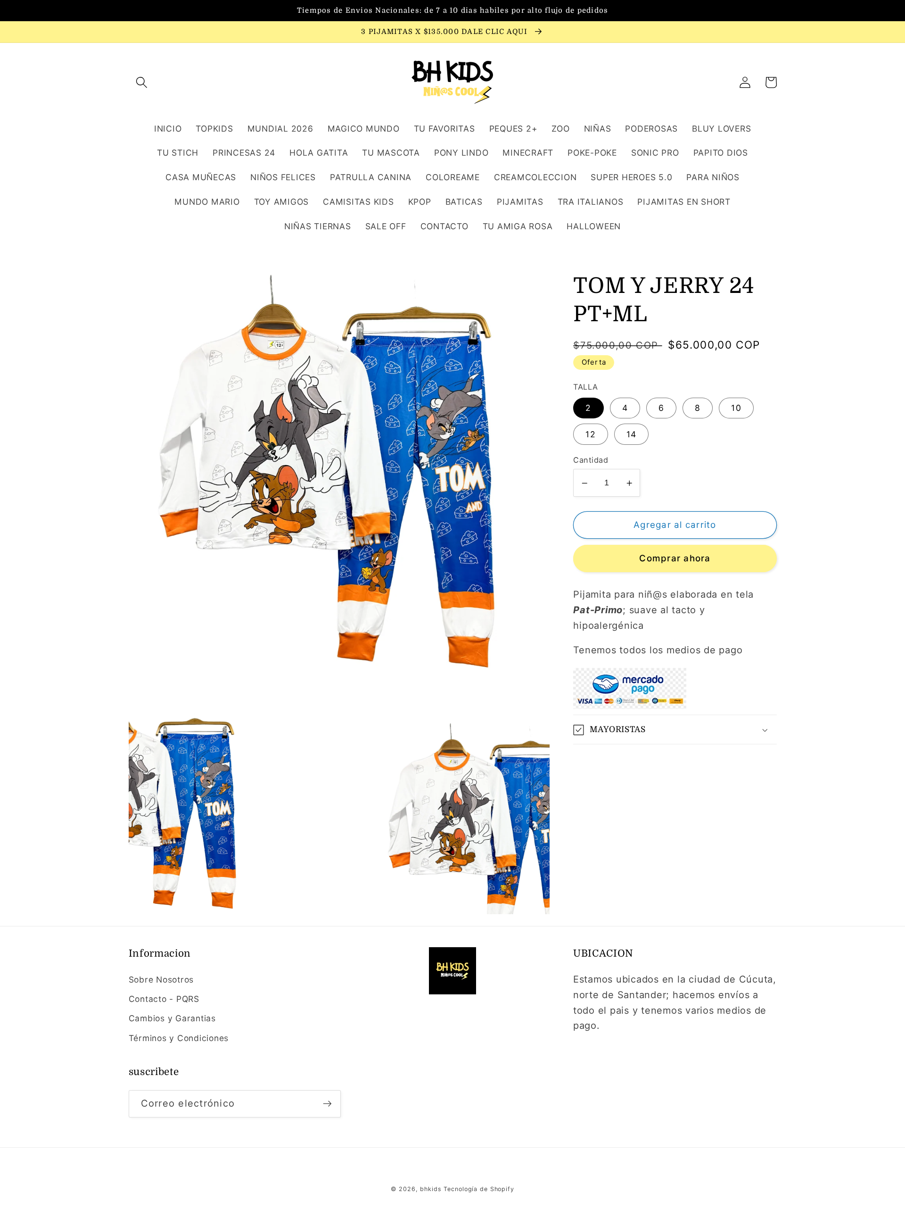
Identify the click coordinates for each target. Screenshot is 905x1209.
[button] (142, 82)
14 (631, 434)
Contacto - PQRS (164, 999)
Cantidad (590, 460)
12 (590, 434)
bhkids (430, 1188)
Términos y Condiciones (179, 1038)
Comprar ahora (674, 558)
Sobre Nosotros (161, 979)
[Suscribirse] (327, 1103)
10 (736, 408)
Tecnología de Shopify (479, 1188)
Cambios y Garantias (172, 1018)
